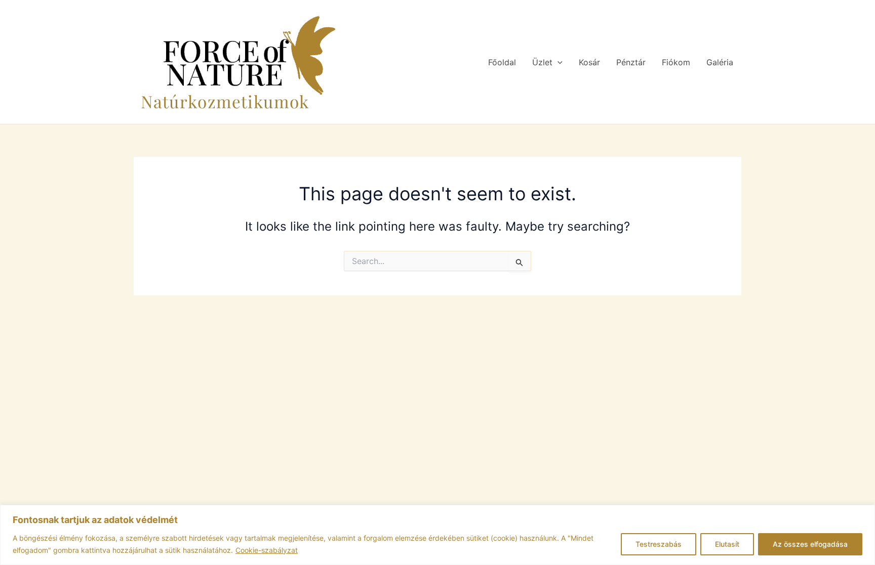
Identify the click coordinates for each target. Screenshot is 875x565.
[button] (557, 62)
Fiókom (676, 62)
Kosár (589, 62)
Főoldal (502, 62)
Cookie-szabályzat (266, 550)
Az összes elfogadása (810, 544)
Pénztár (631, 62)
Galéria (719, 62)
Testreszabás (658, 544)
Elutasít (727, 544)
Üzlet (542, 62)
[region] (437, 535)
